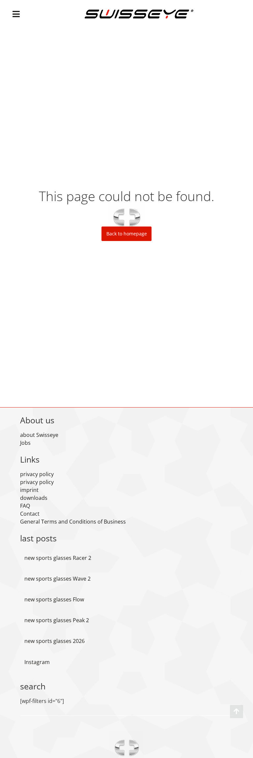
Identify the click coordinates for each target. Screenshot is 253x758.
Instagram (37, 662)
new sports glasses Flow (54, 599)
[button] (16, 14)
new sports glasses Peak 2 (56, 620)
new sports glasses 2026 (54, 641)
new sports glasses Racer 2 (57, 557)
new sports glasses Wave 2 (57, 578)
